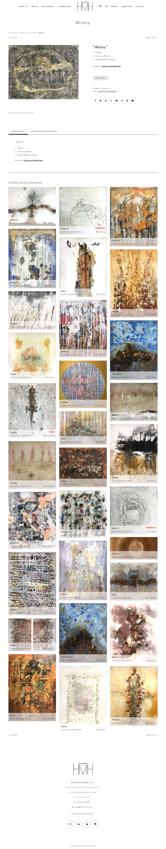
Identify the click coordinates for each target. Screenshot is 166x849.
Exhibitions (127, 6)
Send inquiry (100, 78)
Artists (35, 6)
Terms (80, 814)
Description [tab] (18, 131)
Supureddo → (152, 37)
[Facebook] (70, 824)
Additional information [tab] (44, 131)
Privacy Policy (88, 814)
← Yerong (12, 37)
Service (114, 6)
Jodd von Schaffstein (28, 32)
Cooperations (64, 6)
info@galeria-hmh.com (83, 807)
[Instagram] (95, 824)
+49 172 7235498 (83, 802)
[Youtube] (87, 824)
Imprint (74, 814)
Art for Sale (13, 32)
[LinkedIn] (79, 824)
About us (23, 6)
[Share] (95, 100)
